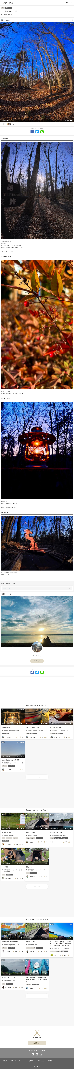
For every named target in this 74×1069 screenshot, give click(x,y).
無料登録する (37, 1043)
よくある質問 (29, 1061)
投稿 (69, 588)
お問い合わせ (40, 1061)
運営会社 (50, 1061)
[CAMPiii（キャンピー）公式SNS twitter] (37, 1054)
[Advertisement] (37, 690)
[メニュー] (71, 3)
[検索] (67, 3)
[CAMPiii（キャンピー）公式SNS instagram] (41, 1054)
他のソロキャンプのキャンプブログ (37, 810)
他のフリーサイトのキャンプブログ (37, 919)
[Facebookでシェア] (32, 132)
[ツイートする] (37, 132)
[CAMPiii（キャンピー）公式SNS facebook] (33, 1054)
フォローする (37, 661)
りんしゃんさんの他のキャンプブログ (37, 705)
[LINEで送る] (42, 132)
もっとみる (37, 777)
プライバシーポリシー (17, 1061)
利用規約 (5, 1061)
